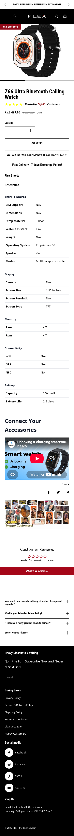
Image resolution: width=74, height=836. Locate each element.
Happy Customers (15, 733)
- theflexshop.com (27, 828)
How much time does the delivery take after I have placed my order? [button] (33, 603)
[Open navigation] (9, 16)
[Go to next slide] (68, 4)
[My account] (56, 16)
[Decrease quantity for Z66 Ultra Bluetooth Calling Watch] (9, 130)
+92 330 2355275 (43, 811)
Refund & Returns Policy (19, 705)
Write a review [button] (37, 571)
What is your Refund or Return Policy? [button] (23, 613)
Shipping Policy (13, 712)
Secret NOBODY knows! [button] (16, 632)
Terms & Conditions (16, 719)
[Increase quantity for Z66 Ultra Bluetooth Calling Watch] (30, 130)
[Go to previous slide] (5, 4)
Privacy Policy (13, 698)
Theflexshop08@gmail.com (27, 807)
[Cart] (65, 16)
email (10, 677)
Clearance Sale (13, 726)
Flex (15, 828)
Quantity (9, 123)
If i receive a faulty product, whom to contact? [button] (28, 622)
